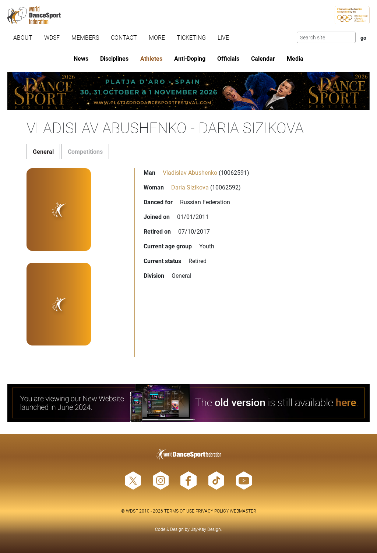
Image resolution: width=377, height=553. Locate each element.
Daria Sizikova (190, 187)
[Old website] (188, 403)
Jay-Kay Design (206, 529)
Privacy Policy (212, 511)
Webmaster (243, 511)
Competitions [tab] (85, 151)
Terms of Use (179, 511)
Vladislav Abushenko (190, 172)
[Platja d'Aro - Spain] (188, 91)
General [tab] (43, 151)
